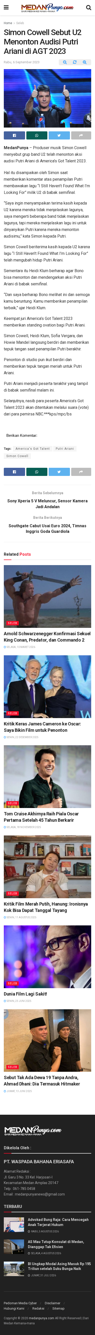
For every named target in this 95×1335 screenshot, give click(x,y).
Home (8, 23)
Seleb (20, 23)
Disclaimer (52, 1303)
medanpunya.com (41, 1318)
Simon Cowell (17, 456)
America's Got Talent (32, 449)
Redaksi (38, 1308)
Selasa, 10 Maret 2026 (20, 647)
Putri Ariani (65, 449)
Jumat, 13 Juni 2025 (19, 1091)
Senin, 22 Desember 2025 (22, 737)
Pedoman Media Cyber (20, 1303)
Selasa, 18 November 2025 (23, 827)
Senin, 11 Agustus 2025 (21, 917)
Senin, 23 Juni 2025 (18, 1001)
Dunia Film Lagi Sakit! (25, 994)
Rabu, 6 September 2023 (22, 62)
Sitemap (58, 1308)
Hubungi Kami (14, 1308)
